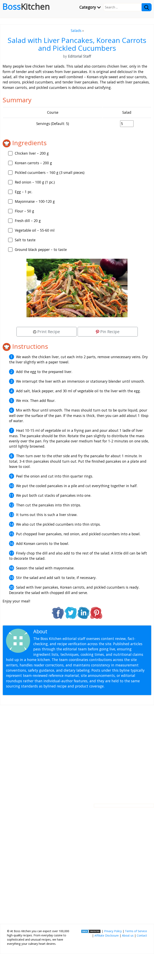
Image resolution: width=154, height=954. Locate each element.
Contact (142, 935)
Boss (26, 6)
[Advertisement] (77, 751)
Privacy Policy (113, 931)
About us (128, 935)
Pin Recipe (109, 331)
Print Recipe (48, 331)
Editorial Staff (64, 631)
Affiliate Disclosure (106, 935)
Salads (76, 30)
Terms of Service (136, 931)
